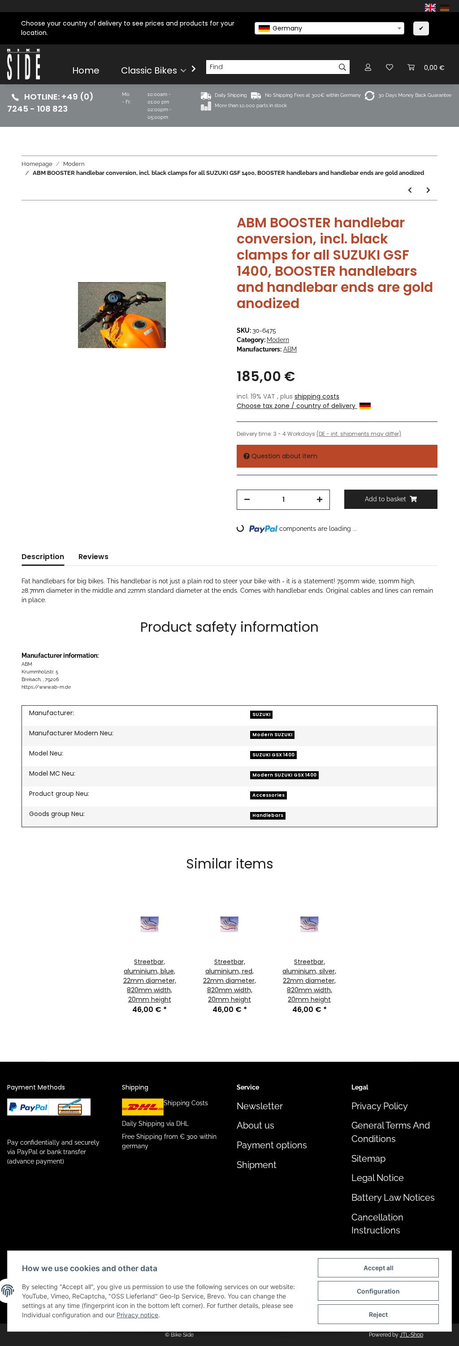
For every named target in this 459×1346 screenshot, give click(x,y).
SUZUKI (261, 714)
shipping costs (316, 396)
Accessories (268, 795)
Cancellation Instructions (377, 1224)
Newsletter (260, 1106)
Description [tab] (43, 556)
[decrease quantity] (247, 499)
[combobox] (329, 28)
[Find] (342, 67)
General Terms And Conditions (390, 1132)
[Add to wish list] (203, 235)
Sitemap (368, 1159)
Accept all (379, 1268)
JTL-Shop (411, 1335)
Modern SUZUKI (272, 734)
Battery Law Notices (393, 1198)
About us (255, 1125)
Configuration (378, 1291)
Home (86, 70)
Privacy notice (137, 1315)
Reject (378, 1314)
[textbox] (329, 28)
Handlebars (267, 815)
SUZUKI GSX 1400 (273, 754)
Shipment (257, 1165)
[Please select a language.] (431, 7)
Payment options (272, 1145)
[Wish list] (389, 67)
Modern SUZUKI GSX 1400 (284, 775)
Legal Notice (377, 1178)
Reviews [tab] (93, 556)
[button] (368, 67)
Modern (278, 339)
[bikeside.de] (23, 64)
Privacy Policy (379, 1106)
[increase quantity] (319, 499)
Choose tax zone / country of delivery (297, 405)
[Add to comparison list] (180, 235)
